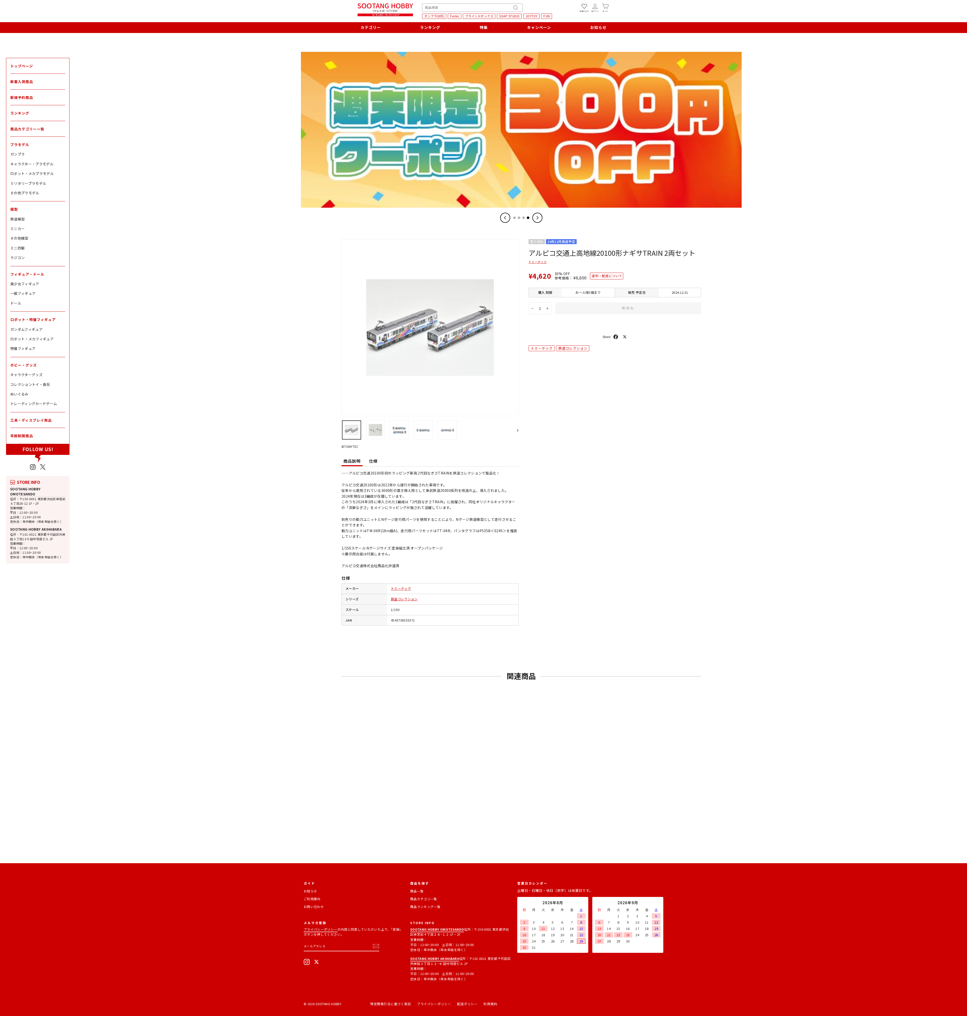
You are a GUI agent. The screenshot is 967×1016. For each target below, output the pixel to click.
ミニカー (17, 228)
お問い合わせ (314, 906)
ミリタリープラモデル (28, 183)
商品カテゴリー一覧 (27, 128)
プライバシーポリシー (320, 929)
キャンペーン (539, 27)
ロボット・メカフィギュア (32, 338)
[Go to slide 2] (519, 217)
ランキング (430, 27)
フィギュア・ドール (27, 274)
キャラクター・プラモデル (31, 163)
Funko (454, 16)
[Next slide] (537, 218)
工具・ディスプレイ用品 (31, 420)
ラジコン (17, 257)
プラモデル (19, 144)
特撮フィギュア (23, 348)
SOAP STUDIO (509, 16)
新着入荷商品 (21, 81)
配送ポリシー (467, 1003)
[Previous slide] (505, 218)
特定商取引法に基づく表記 (390, 1003)
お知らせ (598, 27)
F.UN (546, 16)
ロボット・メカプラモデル (32, 173)
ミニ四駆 (17, 247)
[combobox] (472, 8)
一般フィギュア (23, 293)
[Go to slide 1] (514, 217)
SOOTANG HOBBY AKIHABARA (36, 529)
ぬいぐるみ (19, 393)
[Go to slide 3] (523, 217)
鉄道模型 (17, 219)
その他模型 (19, 238)
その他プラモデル (24, 192)
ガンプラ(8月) (434, 16)
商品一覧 (417, 891)
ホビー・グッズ (23, 365)
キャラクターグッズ (26, 374)
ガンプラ (17, 154)
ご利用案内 (312, 898)
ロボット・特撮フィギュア (33, 319)
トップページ (21, 65)
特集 (484, 27)
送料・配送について (607, 275)
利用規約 (490, 1003)
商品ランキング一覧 (425, 906)
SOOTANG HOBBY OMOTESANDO (25, 491)
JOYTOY (532, 16)
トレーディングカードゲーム (33, 403)
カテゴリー (371, 27)
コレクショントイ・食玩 (30, 384)
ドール (15, 303)
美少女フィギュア (24, 283)
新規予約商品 (21, 97)
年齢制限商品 (21, 435)
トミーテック (401, 588)
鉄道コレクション (404, 599)
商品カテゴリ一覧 (423, 898)
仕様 (373, 461)
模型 (14, 209)
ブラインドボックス (479, 16)
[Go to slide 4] (528, 217)
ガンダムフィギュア (26, 329)
